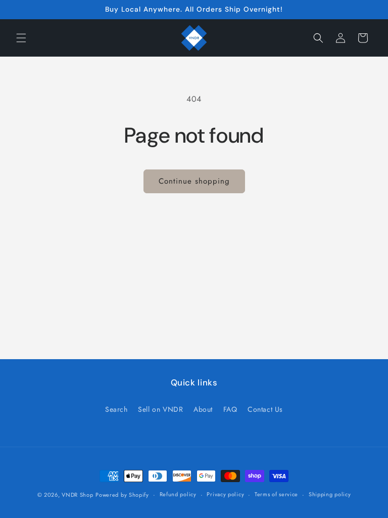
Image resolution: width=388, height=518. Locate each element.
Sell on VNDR (160, 409)
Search (116, 409)
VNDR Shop (77, 495)
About (203, 409)
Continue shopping (194, 181)
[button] (21, 38)
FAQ (230, 409)
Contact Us (265, 409)
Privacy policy (225, 494)
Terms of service (276, 494)
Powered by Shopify (122, 495)
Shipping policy (330, 494)
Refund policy (178, 494)
